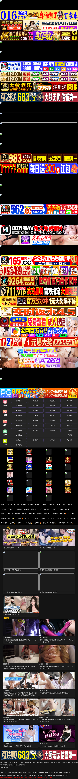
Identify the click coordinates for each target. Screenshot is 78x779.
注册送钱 (44, 504)
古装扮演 (19, 420)
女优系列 (35, 420)
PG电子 (37, 504)
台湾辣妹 (19, 411)
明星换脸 (35, 425)
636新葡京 (71, 514)
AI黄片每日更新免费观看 (48, 592)
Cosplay (52, 406)
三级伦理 (19, 406)
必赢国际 (3, 509)
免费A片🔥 (21, 523)
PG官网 (10, 504)
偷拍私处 (3, 514)
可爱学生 (52, 420)
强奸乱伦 (35, 401)
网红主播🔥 (70, 523)
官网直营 (23, 504)
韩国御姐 (35, 411)
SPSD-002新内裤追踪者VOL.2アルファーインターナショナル (56, 641)
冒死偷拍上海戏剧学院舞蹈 (49, 570)
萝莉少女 (69, 401)
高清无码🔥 (53, 523)
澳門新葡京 (47, 514)
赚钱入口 (45, 523)
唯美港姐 (52, 411)
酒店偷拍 (46, 509)
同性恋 (70, 435)
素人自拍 (69, 406)
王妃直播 (60, 509)
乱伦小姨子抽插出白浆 (11, 614)
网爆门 (70, 430)
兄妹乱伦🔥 (29, 523)
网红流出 (52, 415)
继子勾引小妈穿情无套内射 (13, 570)
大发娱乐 (39, 514)
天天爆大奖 (35, 518)
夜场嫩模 (17, 514)
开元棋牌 (16, 504)
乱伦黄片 (67, 509)
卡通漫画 (19, 430)
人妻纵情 (52, 440)
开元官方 (27, 518)
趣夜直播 (10, 514)
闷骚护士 (69, 425)
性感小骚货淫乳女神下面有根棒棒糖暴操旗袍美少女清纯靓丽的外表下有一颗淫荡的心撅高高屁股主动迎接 (21, 695)
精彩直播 (33, 509)
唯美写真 (52, 430)
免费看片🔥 (63, 514)
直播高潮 (26, 509)
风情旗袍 (19, 425)
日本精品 (35, 406)
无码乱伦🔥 (19, 518)
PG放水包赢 (18, 509)
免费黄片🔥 (11, 518)
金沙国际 (42, 518)
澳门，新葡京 (51, 518)
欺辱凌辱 (19, 415)
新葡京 (64, 504)
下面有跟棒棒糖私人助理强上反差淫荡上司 (54, 693)
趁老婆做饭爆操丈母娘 (11, 548)
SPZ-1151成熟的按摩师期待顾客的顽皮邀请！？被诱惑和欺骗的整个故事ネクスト (20, 667)
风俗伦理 (69, 440)
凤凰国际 (10, 509)
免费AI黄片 (62, 523)
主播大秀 (53, 509)
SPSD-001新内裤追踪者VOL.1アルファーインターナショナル (56, 667)
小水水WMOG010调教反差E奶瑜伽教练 (17, 746)
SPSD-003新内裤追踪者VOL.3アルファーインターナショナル (20, 641)
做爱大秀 (66, 518)
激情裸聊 (3, 518)
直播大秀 (73, 518)
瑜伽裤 (53, 425)
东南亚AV (69, 411)
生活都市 (19, 440)
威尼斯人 (3, 504)
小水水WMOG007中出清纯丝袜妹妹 (52, 746)
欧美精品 (52, 401)
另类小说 (19, 445)
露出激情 (35, 430)
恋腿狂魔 (69, 420)
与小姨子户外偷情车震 (47, 548)
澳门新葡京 (32, 514)
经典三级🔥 (12, 523)
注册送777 (52, 504)
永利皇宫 (55, 514)
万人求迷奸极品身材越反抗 (13, 592)
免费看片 (59, 518)
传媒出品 (19, 435)
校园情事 (35, 440)
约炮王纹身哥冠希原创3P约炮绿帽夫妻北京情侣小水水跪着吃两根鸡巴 (21, 720)
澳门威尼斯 (4, 523)
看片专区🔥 (38, 523)
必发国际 (24, 514)
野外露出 (69, 415)
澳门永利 (30, 504)
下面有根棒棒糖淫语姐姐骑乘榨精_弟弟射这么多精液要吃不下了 (56, 720)
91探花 (36, 415)
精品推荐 (19, 401)
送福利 (58, 504)
